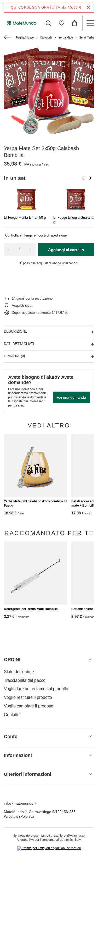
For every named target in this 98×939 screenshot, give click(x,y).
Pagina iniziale (25, 37)
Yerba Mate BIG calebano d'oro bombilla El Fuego (35, 503)
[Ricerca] (48, 23)
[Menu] (90, 23)
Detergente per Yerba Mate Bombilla (31, 609)
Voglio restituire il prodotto (28, 697)
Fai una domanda (71, 397)
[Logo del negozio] (21, 23)
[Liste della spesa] (61, 23)
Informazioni (18, 755)
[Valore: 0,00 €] (74, 23)
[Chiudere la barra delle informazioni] (88, 7)
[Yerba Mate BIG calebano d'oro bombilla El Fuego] (35, 465)
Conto (11, 736)
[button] (13, 92)
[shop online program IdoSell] (49, 848)
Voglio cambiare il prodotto (28, 706)
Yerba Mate (66, 37)
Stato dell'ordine (19, 671)
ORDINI (12, 659)
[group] (49, 92)
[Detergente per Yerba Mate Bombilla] (35, 573)
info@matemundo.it (20, 803)
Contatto (12, 714)
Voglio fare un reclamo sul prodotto (36, 689)
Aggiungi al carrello (66, 250)
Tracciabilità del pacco (24, 680)
